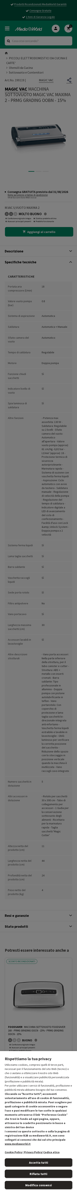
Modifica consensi (38, 1185)
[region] (38, 1123)
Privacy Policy (33, 1152)
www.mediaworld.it (18, 1144)
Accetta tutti (38, 1162)
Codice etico (51, 1152)
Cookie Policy (13, 1152)
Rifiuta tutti (38, 1174)
